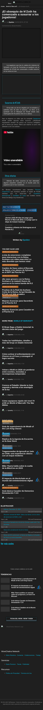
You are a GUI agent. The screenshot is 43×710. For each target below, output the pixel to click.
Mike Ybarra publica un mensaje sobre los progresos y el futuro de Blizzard (23, 594)
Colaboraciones (29, 655)
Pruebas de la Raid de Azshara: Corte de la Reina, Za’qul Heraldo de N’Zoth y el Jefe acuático (18, 292)
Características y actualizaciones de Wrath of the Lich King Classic (23, 579)
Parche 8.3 (6, 297)
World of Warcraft (10, 252)
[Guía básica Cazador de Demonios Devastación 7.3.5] (5, 602)
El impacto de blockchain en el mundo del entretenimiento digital (17, 479)
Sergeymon (36, 118)
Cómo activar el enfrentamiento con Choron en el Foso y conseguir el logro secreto (18, 356)
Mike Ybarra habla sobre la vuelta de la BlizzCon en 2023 (17, 467)
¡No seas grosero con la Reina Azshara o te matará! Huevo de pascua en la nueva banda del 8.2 (17, 281)
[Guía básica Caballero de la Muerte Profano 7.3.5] (5, 609)
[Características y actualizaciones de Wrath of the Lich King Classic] (5, 580)
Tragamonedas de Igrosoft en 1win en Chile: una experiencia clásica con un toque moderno (18, 453)
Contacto (27, 707)
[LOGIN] (33, 2)
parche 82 (32, 210)
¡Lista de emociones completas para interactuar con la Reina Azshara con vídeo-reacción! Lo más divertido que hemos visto (16, 258)
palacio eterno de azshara (14, 210)
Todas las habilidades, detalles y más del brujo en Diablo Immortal (17, 342)
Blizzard (6, 433)
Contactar (20, 655)
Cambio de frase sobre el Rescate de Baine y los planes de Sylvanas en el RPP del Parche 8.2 (18, 270)
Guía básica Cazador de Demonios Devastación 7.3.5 (18, 492)
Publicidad (26, 664)
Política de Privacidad (13, 673)
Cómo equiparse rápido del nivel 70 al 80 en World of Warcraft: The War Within (18, 403)
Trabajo (38, 655)
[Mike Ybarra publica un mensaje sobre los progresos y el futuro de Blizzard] (5, 594)
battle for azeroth (12, 207)
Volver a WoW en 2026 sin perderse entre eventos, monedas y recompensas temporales (18, 372)
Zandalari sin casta (19, 195)
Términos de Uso (26, 673)
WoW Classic (7, 421)
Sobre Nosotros (11, 655)
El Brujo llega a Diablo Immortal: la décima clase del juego (18, 328)
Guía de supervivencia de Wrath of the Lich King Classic (18, 427)
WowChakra (7, 446)
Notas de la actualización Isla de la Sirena (16, 530)
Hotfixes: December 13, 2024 (12, 509)
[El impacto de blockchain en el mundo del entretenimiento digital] (5, 587)
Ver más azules (7, 543)
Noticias (6, 423)
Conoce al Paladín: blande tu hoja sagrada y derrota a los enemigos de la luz (17, 387)
